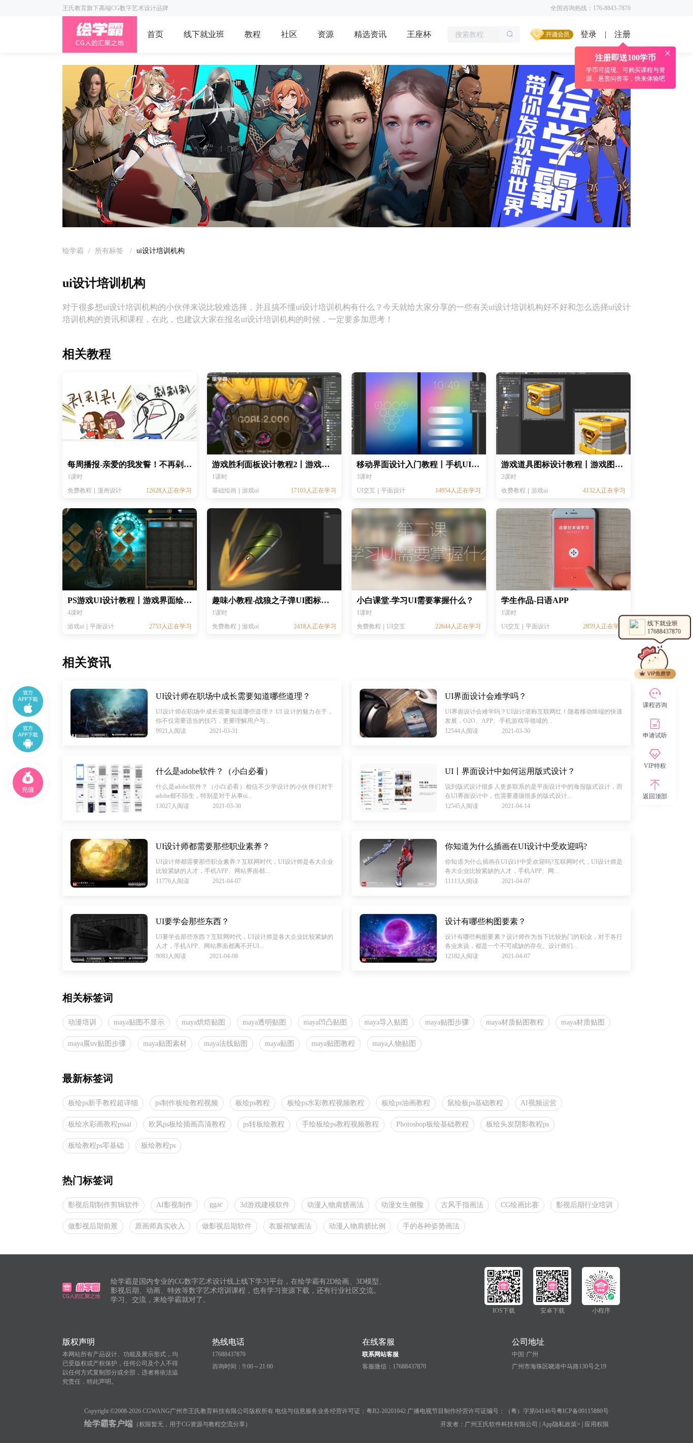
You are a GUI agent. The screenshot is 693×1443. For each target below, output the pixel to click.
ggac (216, 1204)
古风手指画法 (462, 1205)
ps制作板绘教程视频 (186, 1103)
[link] (73, 251)
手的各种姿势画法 (431, 1226)
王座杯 (419, 34)
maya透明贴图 (264, 1022)
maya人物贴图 (394, 1043)
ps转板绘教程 (264, 1124)
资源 (326, 34)
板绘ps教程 (252, 1103)
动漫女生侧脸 (402, 1205)
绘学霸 (73, 251)
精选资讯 (370, 34)
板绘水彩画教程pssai (99, 1124)
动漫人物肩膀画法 (335, 1205)
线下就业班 (204, 34)
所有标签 (110, 251)
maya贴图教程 (333, 1043)
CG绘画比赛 (520, 1205)
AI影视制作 (174, 1205)
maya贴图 (279, 1043)
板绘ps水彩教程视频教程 (325, 1103)
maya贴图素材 (165, 1043)
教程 (253, 34)
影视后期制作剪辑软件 (103, 1205)
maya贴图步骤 (447, 1022)
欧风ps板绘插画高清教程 (187, 1124)
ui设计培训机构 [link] (160, 251)
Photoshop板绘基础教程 (432, 1124)
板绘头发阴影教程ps (517, 1124)
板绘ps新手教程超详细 (103, 1103)
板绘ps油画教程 (406, 1103)
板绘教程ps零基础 (96, 1145)
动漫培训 (82, 1022)
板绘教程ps (158, 1145)
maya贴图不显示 (139, 1022)
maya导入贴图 (386, 1022)
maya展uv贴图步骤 (97, 1043)
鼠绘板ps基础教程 (475, 1103)
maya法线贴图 (226, 1043)
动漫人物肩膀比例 (357, 1226)
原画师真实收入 (160, 1226)
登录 (588, 34)
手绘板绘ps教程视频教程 (340, 1124)
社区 (289, 34)
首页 (155, 34)
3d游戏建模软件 (265, 1205)
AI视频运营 (539, 1103)
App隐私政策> (561, 1424)
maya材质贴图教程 (515, 1022)
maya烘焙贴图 (203, 1022)
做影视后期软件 (227, 1226)
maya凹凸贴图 (325, 1022)
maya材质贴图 (583, 1022)
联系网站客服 (380, 1354)
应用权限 (596, 1424)
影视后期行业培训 (584, 1205)
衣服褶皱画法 (290, 1226)
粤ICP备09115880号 (583, 1411)
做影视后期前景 (93, 1226)
